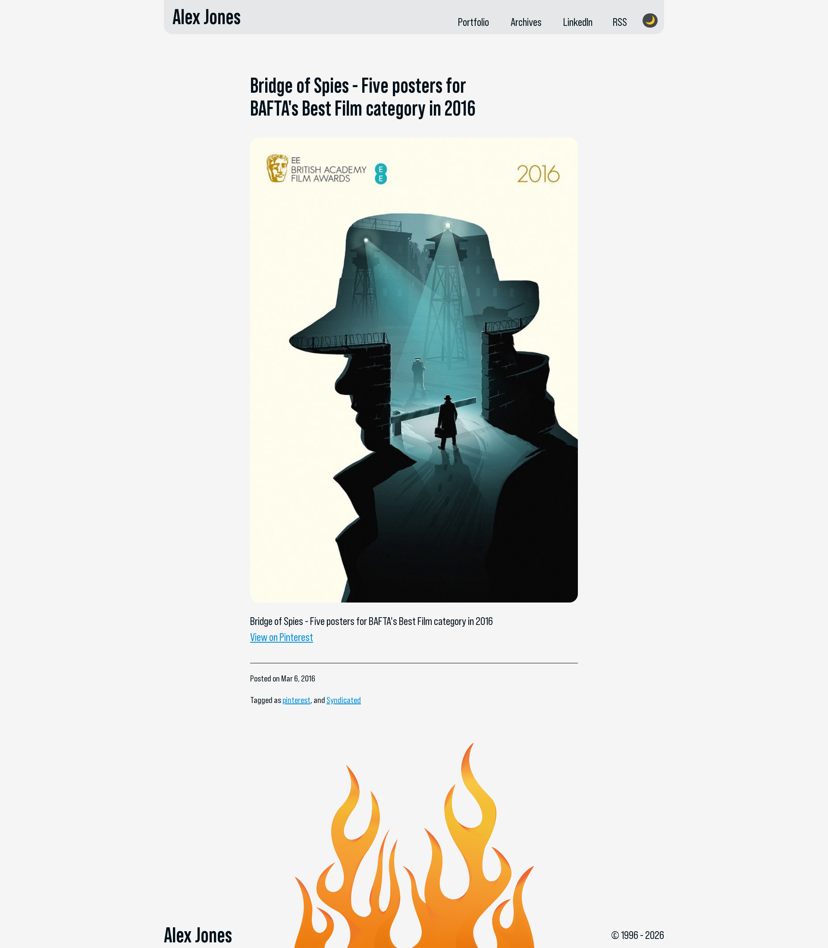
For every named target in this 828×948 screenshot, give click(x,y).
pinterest (296, 700)
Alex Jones (206, 16)
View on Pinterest (281, 637)
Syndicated (343, 700)
